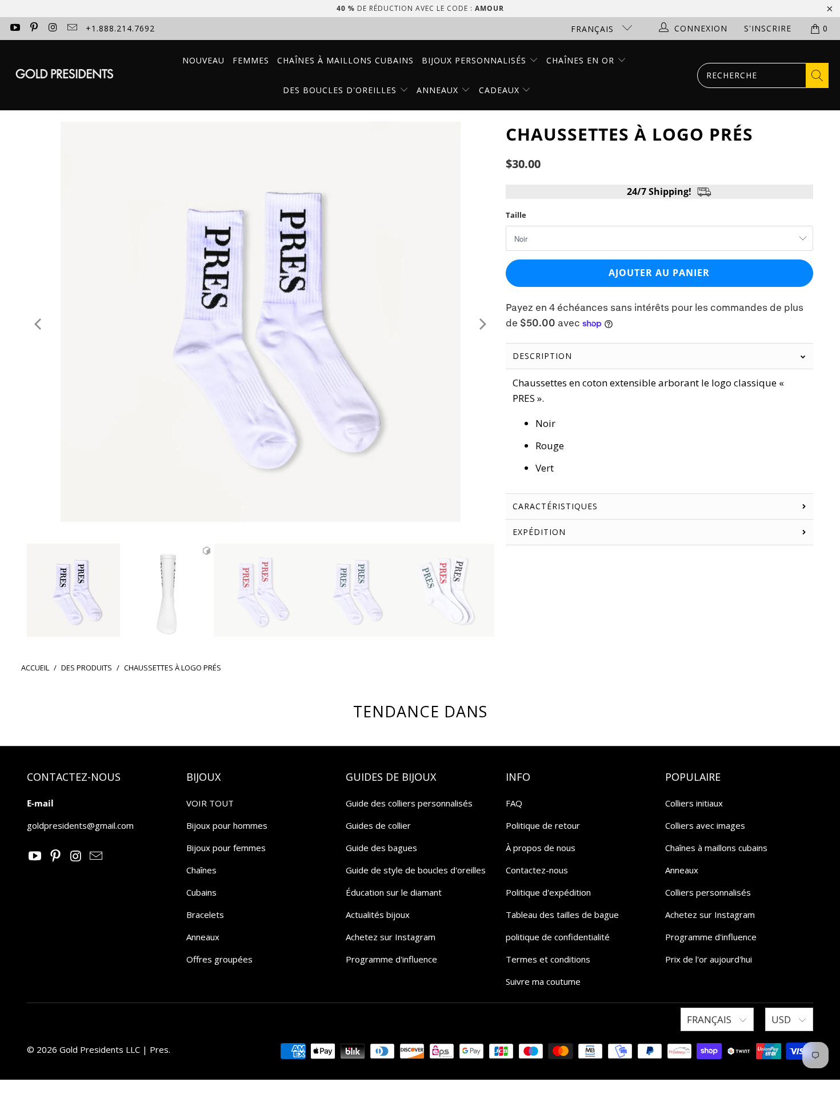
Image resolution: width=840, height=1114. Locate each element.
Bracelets (205, 914)
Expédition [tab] (539, 531)
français (594, 28)
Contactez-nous (537, 870)
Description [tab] (542, 355)
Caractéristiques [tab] (555, 506)
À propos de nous (540, 847)
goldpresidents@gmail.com (80, 825)
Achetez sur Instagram (390, 937)
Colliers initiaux (694, 803)
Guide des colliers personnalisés (409, 803)
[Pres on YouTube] (14, 28)
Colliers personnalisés (708, 892)
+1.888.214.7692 (120, 28)
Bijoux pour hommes (226, 825)
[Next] (482, 324)
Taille (516, 215)
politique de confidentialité (558, 937)
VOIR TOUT (210, 803)
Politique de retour (543, 825)
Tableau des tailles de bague (562, 914)
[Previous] (39, 324)
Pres (159, 1049)
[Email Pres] (72, 28)
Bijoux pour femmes (226, 847)
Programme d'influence (391, 959)
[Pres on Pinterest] (33, 28)
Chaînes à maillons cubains (345, 60)
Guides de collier (378, 825)
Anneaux (439, 90)
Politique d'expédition (548, 892)
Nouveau (203, 60)
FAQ (514, 803)
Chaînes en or (581, 60)
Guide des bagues (381, 847)
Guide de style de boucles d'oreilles (416, 870)
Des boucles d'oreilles (341, 90)
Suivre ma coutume (543, 981)
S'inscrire (767, 28)
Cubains (201, 892)
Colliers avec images (705, 825)
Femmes (251, 60)
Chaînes (201, 870)
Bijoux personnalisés (475, 60)
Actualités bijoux (378, 914)
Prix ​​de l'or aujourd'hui (708, 959)
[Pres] (64, 75)
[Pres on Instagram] (52, 28)
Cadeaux (500, 90)
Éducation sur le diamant (394, 892)
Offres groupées (219, 959)
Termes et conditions (548, 959)
